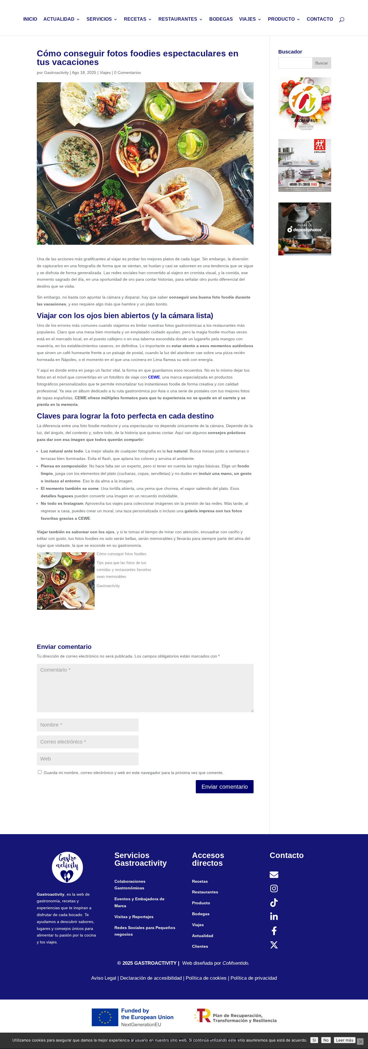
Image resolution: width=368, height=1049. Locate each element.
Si (314, 1040)
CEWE (154, 377)
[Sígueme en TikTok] (274, 902)
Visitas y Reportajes (134, 916)
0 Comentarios (127, 72)
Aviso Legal (103, 978)
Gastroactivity (56, 72)
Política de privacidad (254, 978)
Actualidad (202, 935)
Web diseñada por (204, 963)
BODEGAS (221, 19)
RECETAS (135, 19)
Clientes (200, 946)
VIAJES (247, 19)
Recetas (200, 881)
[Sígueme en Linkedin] (274, 916)
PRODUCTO (281, 19)
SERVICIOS (99, 19)
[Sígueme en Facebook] (274, 930)
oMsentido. (238, 963)
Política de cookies (206, 978)
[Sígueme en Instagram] (274, 888)
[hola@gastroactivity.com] (274, 874)
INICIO (30, 19)
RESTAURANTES (177, 19)
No (326, 1040)
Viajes (105, 72)
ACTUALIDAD (58, 19)
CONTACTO (320, 19)
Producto (201, 903)
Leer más (344, 1040)
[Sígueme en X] (274, 945)
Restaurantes (205, 892)
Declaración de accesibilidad (150, 978)
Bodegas (201, 914)
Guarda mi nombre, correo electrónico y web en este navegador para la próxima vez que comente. (134, 772)
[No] (360, 1041)
